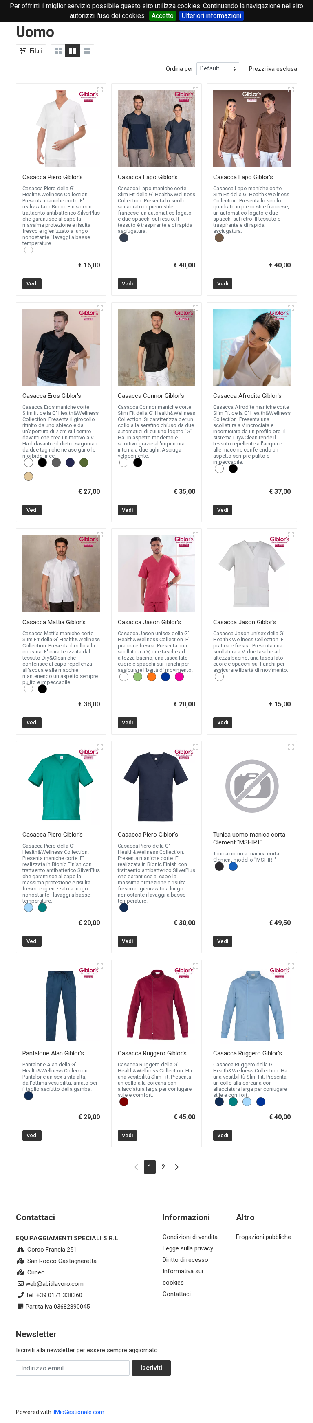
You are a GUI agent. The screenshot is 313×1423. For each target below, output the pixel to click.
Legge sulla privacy (188, 1248)
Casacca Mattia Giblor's (54, 622)
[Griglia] (58, 50)
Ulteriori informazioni (211, 16)
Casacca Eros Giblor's (51, 395)
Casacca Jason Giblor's (149, 622)
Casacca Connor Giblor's (151, 395)
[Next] (177, 1167)
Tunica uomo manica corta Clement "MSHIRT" (249, 838)
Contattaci (177, 1294)
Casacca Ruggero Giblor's (152, 1053)
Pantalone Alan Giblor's (53, 1053)
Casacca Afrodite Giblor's (247, 395)
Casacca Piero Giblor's (52, 177)
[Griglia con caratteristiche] (72, 50)
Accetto (163, 16)
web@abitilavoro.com (55, 1283)
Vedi (31, 284)
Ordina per (179, 68)
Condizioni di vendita (190, 1237)
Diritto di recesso (185, 1259)
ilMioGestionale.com (78, 1412)
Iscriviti (151, 1368)
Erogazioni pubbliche (263, 1237)
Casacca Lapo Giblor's (148, 177)
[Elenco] (86, 50)
